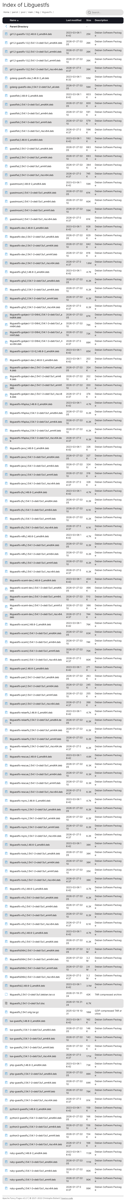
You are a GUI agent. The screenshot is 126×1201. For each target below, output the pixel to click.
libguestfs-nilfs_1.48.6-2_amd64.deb (29, 536)
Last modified (73, 20)
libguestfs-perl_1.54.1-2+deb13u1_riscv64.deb (35, 703)
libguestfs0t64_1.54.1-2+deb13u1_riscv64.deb (35, 976)
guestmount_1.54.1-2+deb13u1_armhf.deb (32, 210)
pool (23, 12)
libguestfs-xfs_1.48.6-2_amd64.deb (29, 888)
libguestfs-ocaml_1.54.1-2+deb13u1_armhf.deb (35, 650)
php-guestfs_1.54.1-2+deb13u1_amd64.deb (33, 1073)
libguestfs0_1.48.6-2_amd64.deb (27, 985)
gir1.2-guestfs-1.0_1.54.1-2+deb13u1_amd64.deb (36, 42)
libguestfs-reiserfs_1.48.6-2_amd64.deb (31, 712)
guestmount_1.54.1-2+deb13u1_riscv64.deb (33, 219)
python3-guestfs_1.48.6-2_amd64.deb (30, 1109)
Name (13, 20)
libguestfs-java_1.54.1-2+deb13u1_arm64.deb (34, 465)
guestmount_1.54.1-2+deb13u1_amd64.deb (33, 192)
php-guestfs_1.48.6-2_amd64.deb (28, 1065)
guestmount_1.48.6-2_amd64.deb (28, 183)
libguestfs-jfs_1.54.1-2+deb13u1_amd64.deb (33, 501)
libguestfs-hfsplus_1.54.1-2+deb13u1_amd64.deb (36, 413)
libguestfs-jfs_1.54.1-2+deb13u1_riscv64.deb (34, 527)
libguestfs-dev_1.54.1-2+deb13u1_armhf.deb (33, 254)
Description (101, 20)
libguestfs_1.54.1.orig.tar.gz (24, 1012)
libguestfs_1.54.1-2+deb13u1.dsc (27, 1003)
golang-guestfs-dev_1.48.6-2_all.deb (29, 78)
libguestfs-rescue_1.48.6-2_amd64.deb (31, 756)
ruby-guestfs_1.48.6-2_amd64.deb (28, 1153)
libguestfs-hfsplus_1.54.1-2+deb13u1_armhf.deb (35, 430)
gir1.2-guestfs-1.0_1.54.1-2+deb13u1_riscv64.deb (36, 69)
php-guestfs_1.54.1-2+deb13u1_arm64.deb (33, 1082)
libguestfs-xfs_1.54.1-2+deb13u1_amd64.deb (34, 897)
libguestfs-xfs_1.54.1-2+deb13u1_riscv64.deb (34, 924)
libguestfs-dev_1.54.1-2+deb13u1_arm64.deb (34, 245)
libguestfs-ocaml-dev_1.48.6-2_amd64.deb (33, 580)
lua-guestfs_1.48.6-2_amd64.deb (27, 1021)
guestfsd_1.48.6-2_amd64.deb (26, 139)
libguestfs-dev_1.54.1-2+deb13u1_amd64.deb (34, 236)
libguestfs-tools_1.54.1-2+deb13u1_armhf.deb (34, 871)
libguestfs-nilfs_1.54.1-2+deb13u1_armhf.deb (34, 562)
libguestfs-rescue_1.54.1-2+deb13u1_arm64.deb (36, 774)
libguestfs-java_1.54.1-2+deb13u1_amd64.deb (34, 457)
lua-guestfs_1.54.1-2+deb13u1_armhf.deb (32, 1047)
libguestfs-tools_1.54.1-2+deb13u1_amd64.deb (35, 853)
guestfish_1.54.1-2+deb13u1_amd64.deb (31, 104)
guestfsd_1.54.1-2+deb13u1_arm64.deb (31, 157)
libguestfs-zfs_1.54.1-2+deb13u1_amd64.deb (34, 941)
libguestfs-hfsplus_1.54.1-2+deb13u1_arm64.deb (36, 421)
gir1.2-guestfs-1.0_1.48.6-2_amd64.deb (31, 34)
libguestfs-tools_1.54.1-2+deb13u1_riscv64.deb (35, 880)
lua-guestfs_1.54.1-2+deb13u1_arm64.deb (32, 1038)
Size (88, 20)
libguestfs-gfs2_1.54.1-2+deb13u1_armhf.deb (34, 298)
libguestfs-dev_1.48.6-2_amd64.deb (29, 227)
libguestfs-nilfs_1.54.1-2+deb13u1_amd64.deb (34, 545)
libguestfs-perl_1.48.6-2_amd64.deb (29, 668)
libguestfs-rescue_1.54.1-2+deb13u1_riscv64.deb (36, 791)
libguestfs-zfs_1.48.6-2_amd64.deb (29, 932)
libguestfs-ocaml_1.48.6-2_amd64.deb (30, 624)
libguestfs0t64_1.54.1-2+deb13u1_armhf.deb (34, 968)
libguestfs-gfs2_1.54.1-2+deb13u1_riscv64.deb (35, 307)
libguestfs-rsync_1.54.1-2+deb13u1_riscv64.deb (35, 835)
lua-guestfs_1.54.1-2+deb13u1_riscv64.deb (33, 1056)
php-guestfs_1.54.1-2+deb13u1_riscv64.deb (33, 1100)
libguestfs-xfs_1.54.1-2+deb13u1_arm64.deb (34, 906)
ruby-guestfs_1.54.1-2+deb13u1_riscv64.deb (34, 1188)
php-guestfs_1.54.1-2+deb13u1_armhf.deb (32, 1091)
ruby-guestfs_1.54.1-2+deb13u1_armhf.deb (33, 1179)
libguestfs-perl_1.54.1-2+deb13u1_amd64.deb (34, 677)
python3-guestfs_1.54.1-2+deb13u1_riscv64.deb (36, 1144)
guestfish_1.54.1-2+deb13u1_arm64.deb (31, 113)
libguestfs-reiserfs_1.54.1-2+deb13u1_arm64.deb (36, 730)
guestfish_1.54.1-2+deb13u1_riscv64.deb (32, 131)
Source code (67, 1198)
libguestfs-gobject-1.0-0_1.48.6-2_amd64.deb (34, 351)
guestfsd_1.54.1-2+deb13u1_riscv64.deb (31, 175)
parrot (15, 12)
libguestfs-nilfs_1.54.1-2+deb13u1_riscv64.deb (35, 571)
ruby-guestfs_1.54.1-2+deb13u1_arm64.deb (33, 1170)
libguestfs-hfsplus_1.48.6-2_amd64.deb (31, 404)
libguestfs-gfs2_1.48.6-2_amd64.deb (29, 272)
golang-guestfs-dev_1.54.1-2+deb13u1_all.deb (34, 87)
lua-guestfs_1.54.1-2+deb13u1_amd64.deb (33, 1029)
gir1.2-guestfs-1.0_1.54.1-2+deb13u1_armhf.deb (35, 60)
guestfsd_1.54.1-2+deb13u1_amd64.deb (31, 148)
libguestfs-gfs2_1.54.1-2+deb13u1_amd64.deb (35, 280)
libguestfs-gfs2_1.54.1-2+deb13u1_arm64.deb (34, 289)
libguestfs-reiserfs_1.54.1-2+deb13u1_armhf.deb (35, 739)
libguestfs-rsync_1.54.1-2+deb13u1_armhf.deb (34, 827)
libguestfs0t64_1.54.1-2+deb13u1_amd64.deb (34, 950)
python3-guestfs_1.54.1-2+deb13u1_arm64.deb (35, 1126)
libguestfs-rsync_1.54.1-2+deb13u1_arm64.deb (35, 818)
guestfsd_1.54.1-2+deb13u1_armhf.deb (30, 166)
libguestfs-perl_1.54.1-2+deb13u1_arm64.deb (34, 686)
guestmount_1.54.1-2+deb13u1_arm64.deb (33, 201)
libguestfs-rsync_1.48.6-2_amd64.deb (30, 800)
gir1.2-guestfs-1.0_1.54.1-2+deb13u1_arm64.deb (36, 51)
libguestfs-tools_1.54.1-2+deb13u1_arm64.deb (34, 862)
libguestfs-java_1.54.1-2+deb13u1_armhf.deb (34, 474)
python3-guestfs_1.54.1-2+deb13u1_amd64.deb (36, 1117)
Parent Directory (19, 26)
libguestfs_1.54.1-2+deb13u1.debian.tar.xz (32, 994)
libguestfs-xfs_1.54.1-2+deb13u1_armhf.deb (33, 915)
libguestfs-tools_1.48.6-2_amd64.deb (30, 844)
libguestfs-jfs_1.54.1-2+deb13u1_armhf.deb (33, 518)
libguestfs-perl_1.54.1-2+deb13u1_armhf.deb (33, 695)
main (30, 12)
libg (37, 12)
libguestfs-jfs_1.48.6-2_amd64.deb (28, 492)
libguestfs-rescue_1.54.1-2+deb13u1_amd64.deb (36, 765)
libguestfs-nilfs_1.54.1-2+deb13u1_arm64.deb (34, 554)
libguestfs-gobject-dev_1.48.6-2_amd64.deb (34, 360)
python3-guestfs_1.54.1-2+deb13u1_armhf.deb (35, 1135)
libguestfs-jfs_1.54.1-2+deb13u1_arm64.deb (33, 509)
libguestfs (47, 12)
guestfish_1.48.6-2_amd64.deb (26, 95)
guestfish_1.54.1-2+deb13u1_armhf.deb (31, 122)
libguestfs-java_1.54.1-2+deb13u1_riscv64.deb (35, 483)
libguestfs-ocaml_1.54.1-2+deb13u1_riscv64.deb (36, 659)
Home (6, 12)
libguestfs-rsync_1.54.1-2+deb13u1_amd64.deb (35, 809)
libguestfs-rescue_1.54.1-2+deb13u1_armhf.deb (35, 783)
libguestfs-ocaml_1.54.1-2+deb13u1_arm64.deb (35, 642)
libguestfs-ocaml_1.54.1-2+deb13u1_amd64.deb (35, 633)
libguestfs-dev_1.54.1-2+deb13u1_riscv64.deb (34, 263)
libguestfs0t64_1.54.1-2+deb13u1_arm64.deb (34, 959)
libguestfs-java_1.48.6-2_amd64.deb (29, 448)
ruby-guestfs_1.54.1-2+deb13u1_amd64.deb (33, 1162)
